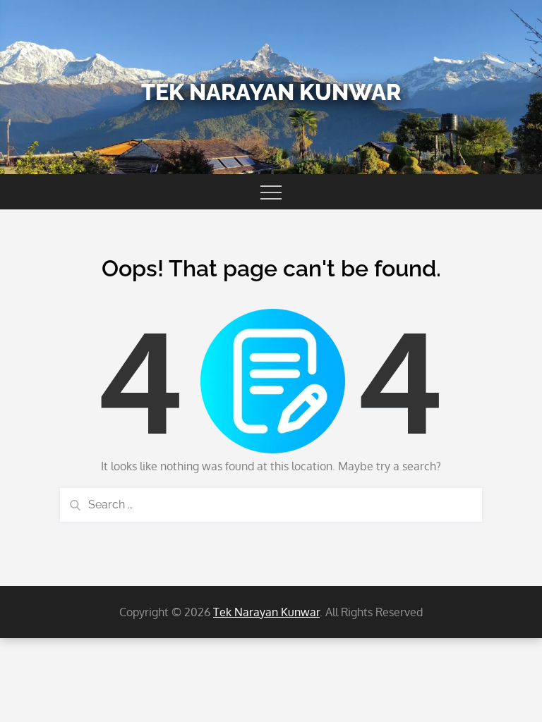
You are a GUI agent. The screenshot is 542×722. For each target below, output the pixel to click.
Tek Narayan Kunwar (271, 92)
